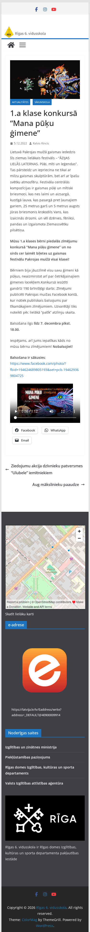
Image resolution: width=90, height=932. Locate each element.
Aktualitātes (20, 102)
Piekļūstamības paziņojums (27, 757)
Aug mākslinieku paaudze (55, 484)
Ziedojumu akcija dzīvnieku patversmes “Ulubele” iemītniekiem (47, 469)
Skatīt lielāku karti (19, 614)
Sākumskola (42, 102)
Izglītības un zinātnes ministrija (31, 747)
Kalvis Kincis (41, 143)
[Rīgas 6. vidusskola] (45, 29)
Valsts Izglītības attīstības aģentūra (34, 783)
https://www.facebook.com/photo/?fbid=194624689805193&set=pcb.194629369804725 (44, 369)
